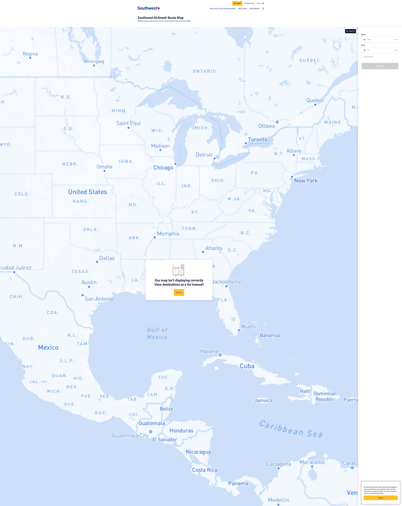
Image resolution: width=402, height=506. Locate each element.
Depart (363, 34)
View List (352, 31)
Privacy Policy (379, 493)
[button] (237, 3)
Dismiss (380, 498)
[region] (380, 492)
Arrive (363, 45)
